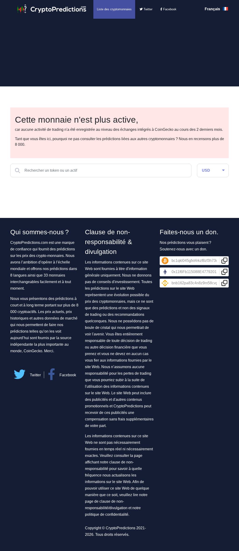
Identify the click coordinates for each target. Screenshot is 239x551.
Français (213, 9)
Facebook (169, 9)
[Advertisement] (119, 53)
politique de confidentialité (106, 514)
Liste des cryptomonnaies (114, 9)
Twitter (147, 9)
